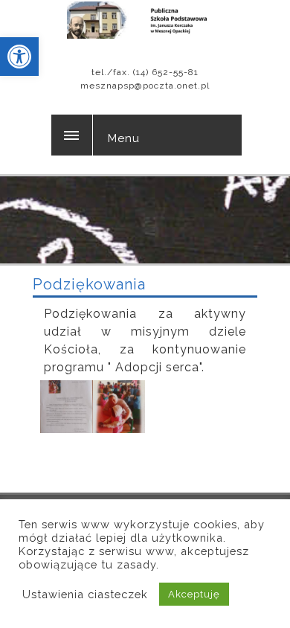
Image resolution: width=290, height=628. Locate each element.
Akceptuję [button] (194, 594)
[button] (19, 56)
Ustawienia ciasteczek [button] (85, 594)
